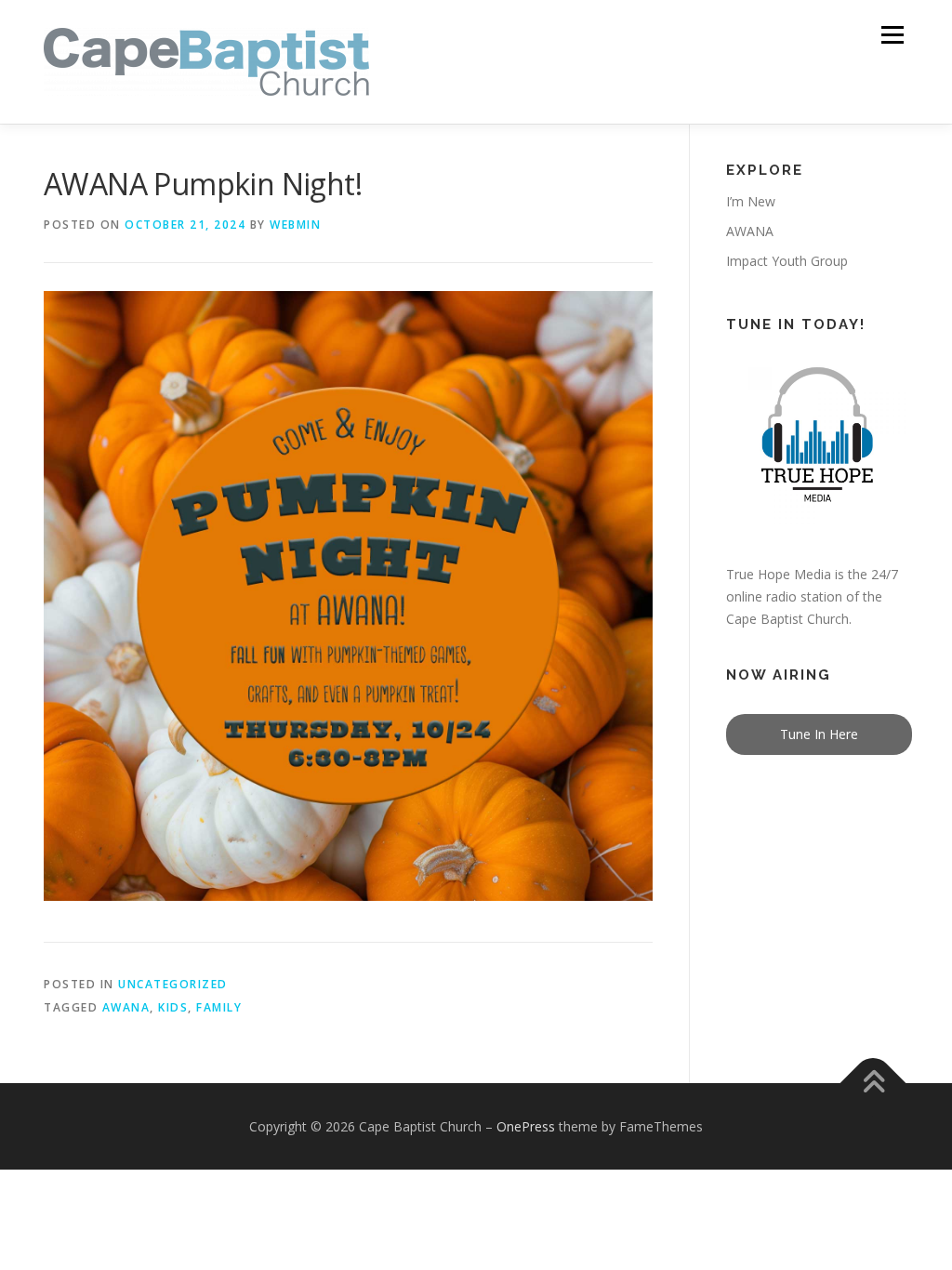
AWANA (126, 1007)
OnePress (525, 1126)
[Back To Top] (873, 1083)
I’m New (750, 201)
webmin (295, 224)
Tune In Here (819, 734)
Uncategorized (173, 984)
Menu (892, 35)
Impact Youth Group (787, 261)
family (219, 1007)
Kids (173, 1007)
